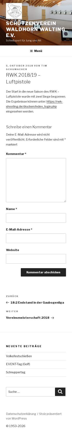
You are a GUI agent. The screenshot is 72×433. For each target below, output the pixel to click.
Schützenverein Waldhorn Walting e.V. (35, 29)
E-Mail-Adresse (19, 229)
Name (11, 209)
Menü (38, 51)
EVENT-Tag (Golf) (18, 364)
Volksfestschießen (19, 356)
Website (12, 250)
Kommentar (16, 154)
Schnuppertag (15, 372)
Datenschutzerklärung (21, 413)
